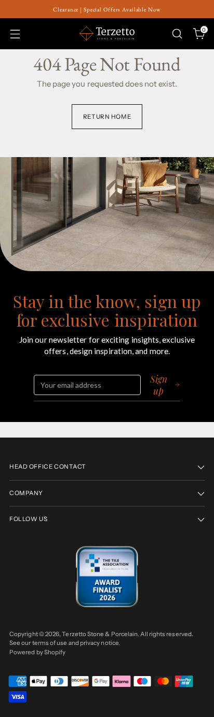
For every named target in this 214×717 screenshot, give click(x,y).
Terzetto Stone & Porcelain (100, 634)
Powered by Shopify (37, 652)
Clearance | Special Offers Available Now (106, 9)
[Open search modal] (177, 33)
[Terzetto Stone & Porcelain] (107, 33)
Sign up (158, 385)
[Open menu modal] (14, 33)
